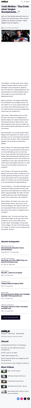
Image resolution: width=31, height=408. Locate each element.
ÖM (5, 264)
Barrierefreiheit (20, 333)
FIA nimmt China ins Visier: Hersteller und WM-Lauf (15, 363)
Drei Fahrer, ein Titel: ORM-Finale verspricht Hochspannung (14, 261)
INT (2, 264)
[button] (22, 1)
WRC (2, 27)
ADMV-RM (3, 252)
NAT (8, 252)
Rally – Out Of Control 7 (14, 371)
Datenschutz (11, 333)
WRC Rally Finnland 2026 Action (17, 376)
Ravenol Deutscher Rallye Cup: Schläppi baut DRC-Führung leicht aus (15, 295)
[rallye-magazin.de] (4, 1)
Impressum (4, 333)
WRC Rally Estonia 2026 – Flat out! (17, 386)
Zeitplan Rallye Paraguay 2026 (12, 283)
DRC (2, 298)
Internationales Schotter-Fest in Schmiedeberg (13, 345)
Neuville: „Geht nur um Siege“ (12, 273)
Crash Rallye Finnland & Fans (16, 381)
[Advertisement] (15, 63)
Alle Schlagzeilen (11, 317)
